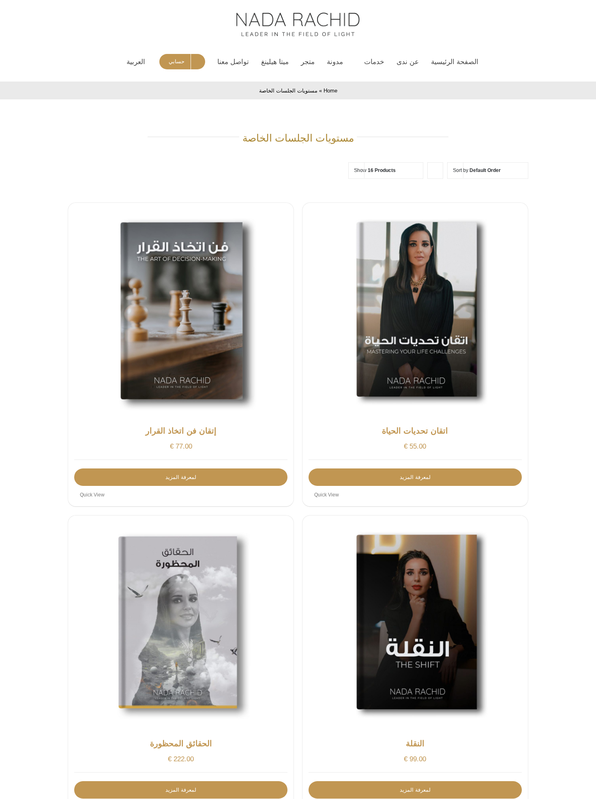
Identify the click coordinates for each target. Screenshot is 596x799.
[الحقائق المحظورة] (181, 623)
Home (330, 91)
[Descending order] (435, 170)
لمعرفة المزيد (415, 477)
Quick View (326, 495)
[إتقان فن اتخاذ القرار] (181, 310)
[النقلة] (415, 623)
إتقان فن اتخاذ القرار (181, 430)
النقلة (415, 743)
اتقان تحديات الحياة (415, 430)
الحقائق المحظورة (181, 743)
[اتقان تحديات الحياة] (415, 310)
